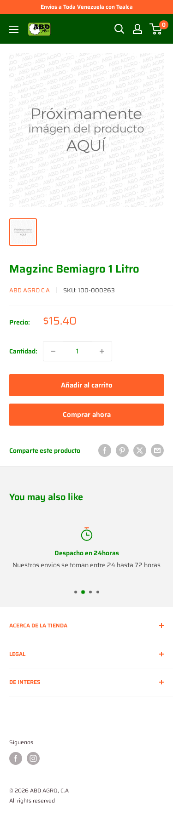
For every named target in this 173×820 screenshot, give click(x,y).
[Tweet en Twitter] (139, 450)
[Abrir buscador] (119, 29)
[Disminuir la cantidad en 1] (53, 351)
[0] (156, 28)
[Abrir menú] (13, 29)
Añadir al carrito (87, 385)
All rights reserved (32, 800)
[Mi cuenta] (137, 29)
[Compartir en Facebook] (104, 450)
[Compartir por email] (157, 450)
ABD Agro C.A (29, 290)
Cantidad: (23, 351)
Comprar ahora (87, 414)
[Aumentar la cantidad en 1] (102, 351)
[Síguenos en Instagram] (33, 758)
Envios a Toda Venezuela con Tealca (87, 6)
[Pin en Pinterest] (122, 450)
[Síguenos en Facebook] (15, 758)
